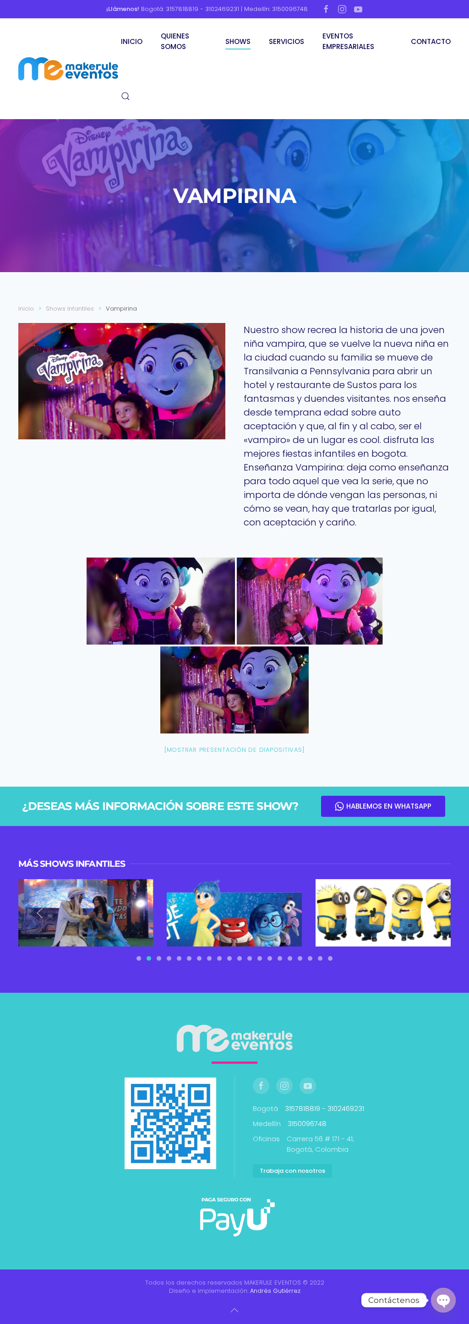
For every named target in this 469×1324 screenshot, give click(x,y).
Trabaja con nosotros (292, 1170)
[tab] (138, 958)
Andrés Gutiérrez (275, 1290)
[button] (125, 96)
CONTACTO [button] (431, 41)
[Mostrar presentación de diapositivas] (234, 749)
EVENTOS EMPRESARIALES (348, 41)
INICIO (131, 41)
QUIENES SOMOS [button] (175, 41)
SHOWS (238, 41)
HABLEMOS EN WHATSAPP (388, 806)
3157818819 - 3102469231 (324, 1108)
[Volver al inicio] (69, 69)
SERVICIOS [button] (286, 41)
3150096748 (307, 1123)
